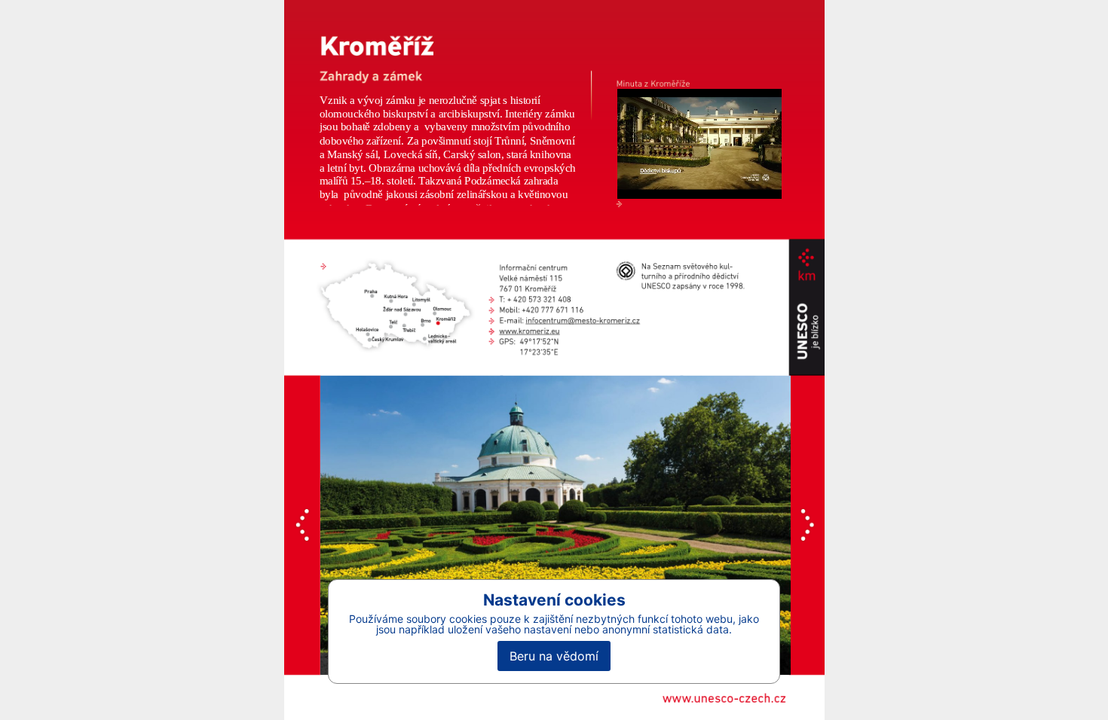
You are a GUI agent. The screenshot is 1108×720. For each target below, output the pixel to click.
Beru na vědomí (554, 656)
